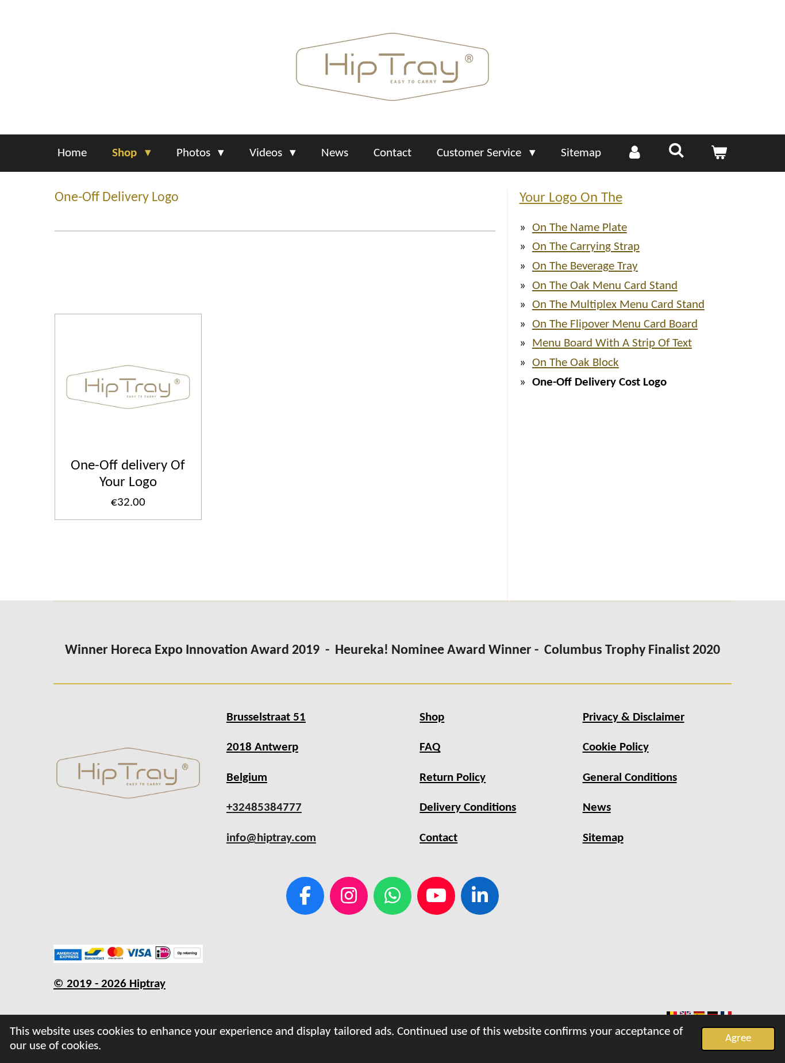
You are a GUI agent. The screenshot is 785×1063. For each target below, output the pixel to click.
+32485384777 (264, 808)
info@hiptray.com (271, 838)
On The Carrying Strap (586, 247)
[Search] (677, 152)
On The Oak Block (575, 363)
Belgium (246, 778)
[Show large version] (128, 773)
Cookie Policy (616, 747)
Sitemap (603, 838)
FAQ (430, 747)
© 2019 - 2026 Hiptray (109, 984)
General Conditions (630, 778)
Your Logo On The (571, 198)
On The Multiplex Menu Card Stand (618, 305)
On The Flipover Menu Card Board (615, 324)
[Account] (635, 153)
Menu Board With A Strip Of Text (612, 343)
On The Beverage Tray (585, 266)
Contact (438, 838)
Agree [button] (738, 1038)
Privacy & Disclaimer (633, 717)
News (597, 808)
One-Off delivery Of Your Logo (128, 474)
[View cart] (719, 153)
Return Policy (453, 778)
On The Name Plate (579, 228)
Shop (432, 717)
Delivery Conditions (468, 808)
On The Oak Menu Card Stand (605, 286)
